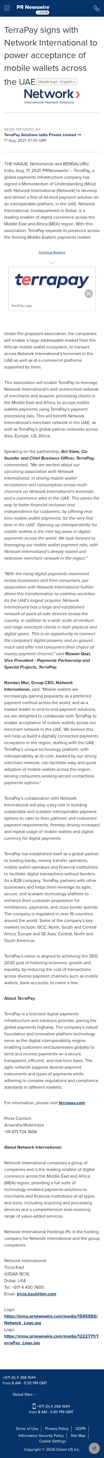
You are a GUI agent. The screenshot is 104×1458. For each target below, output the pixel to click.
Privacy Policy (57, 1429)
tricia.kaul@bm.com (36, 1294)
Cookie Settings (52, 1441)
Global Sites (23, 1394)
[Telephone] (97, 8)
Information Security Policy (41, 1436)
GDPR (80, 1429)
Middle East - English (55, 82)
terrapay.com (72, 1103)
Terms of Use (27, 1429)
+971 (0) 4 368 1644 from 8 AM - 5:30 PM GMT (51, 1409)
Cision (61, 1449)
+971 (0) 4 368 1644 (19, 1377)
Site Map (78, 1436)
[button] (52, 96)
